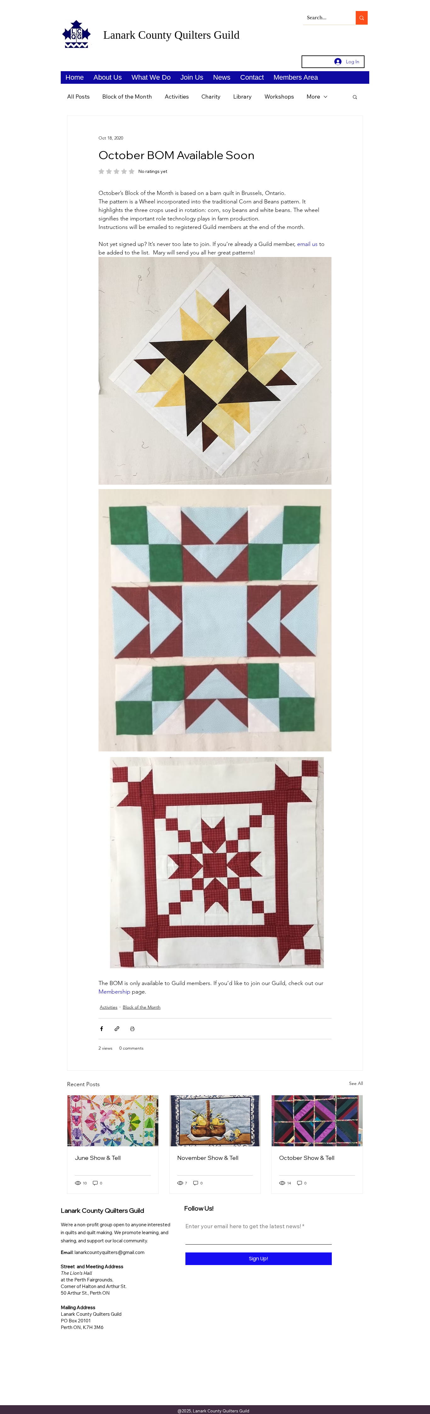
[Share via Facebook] (102, 1029)
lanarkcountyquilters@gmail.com (109, 1252)
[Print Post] (132, 1029)
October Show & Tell (306, 1157)
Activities (177, 96)
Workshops (279, 96)
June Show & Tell (98, 1157)
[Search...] (362, 18)
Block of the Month (127, 96)
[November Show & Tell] (215, 1120)
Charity (211, 96)
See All (356, 1083)
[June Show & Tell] (112, 1120)
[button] (107, 77)
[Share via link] (117, 1029)
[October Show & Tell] (317, 1120)
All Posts (78, 96)
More (313, 96)
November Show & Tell (207, 1157)
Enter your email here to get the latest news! (243, 1226)
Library (242, 96)
